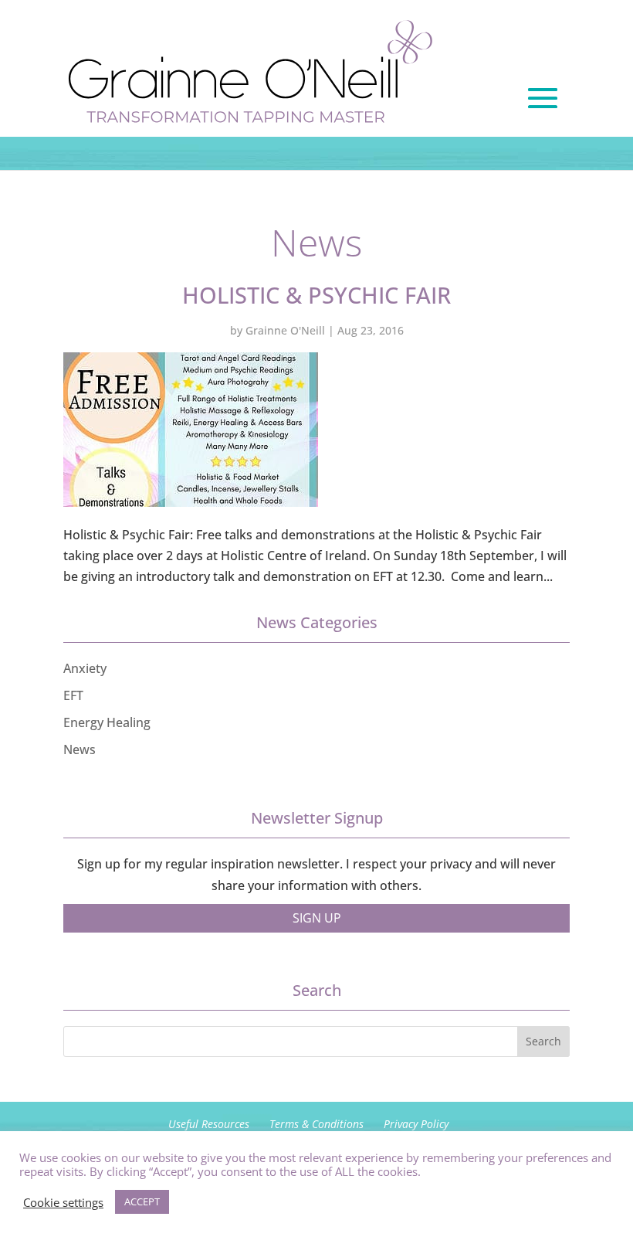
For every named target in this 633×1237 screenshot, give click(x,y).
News (79, 749)
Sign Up (317, 917)
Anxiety (85, 668)
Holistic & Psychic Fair (316, 295)
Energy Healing (107, 722)
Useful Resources (208, 1123)
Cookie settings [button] (63, 1202)
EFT (73, 695)
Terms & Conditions (316, 1123)
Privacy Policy (416, 1123)
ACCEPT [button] (142, 1201)
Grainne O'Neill (285, 330)
